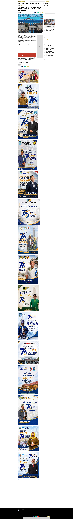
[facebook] (34, 12)
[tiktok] (39, 516)
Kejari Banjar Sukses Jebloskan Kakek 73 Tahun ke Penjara (50, 27)
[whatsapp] (38, 12)
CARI (47, 1)
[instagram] (37, 516)
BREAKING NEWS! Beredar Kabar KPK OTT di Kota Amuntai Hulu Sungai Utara (50, 48)
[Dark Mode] (54, 1)
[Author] (19, 12)
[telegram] (37, 12)
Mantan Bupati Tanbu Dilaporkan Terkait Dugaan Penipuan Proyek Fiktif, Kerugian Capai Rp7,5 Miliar (49, 45)
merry (20, 12)
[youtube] (38, 516)
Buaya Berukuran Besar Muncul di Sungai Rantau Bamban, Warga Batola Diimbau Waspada (50, 30)
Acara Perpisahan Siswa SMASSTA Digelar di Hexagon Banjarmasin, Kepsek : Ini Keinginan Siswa (50, 52)
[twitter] (35, 12)
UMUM (22, 5)
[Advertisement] (49, 80)
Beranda (19, 5)
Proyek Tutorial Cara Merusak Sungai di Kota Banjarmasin (50, 37)
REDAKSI (36, 513)
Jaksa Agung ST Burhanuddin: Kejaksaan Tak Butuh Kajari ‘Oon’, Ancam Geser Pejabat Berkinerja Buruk (50, 41)
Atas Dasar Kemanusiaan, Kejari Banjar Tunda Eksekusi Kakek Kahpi (50, 34)
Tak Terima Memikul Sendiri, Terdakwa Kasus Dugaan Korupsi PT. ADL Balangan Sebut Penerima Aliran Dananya (50, 56)
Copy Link (41, 12)
